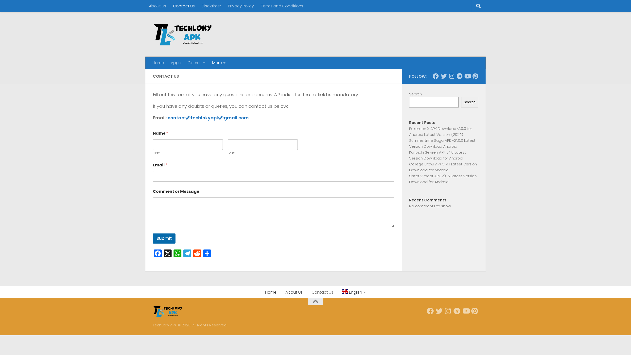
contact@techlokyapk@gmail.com (208, 118)
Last (231, 153)
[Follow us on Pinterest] (475, 76)
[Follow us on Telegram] (459, 76)
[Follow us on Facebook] (436, 76)
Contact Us (184, 6)
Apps (176, 63)
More (217, 63)
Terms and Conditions (282, 6)
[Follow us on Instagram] (452, 76)
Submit (164, 238)
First (156, 153)
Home (158, 63)
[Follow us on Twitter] (444, 76)
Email (160, 165)
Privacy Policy (241, 6)
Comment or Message (176, 191)
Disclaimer (211, 6)
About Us (157, 6)
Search (415, 94)
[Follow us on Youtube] (467, 76)
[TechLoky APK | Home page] (183, 34)
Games (195, 63)
